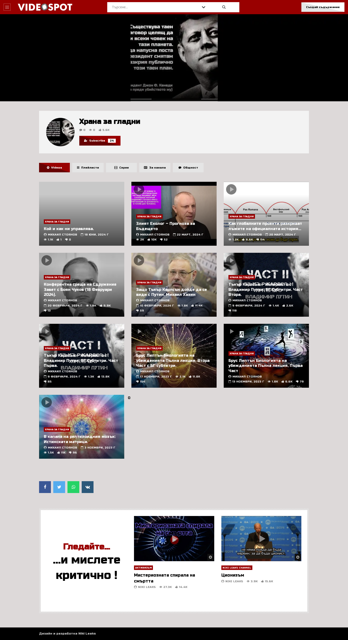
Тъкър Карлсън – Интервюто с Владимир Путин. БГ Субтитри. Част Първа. (81, 360)
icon (139, 189)
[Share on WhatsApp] (73, 487)
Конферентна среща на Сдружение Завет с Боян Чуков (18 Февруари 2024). (80, 289)
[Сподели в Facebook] (45, 487)
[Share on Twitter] (59, 487)
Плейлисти (89, 167)
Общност (189, 167)
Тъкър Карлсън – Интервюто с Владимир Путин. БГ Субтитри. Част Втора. (265, 289)
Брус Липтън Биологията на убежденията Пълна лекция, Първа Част (265, 365)
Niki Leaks (147, 587)
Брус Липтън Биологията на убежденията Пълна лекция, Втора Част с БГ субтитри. (173, 360)
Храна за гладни (57, 221)
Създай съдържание (323, 7)
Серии (123, 167)
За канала (156, 167)
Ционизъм (232, 575)
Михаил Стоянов (62, 234)
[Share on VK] (88, 487)
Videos (55, 167)
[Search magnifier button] (224, 7)
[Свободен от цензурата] (45, 7)
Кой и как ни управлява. (69, 229)
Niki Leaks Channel (237, 567)
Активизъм (143, 567)
